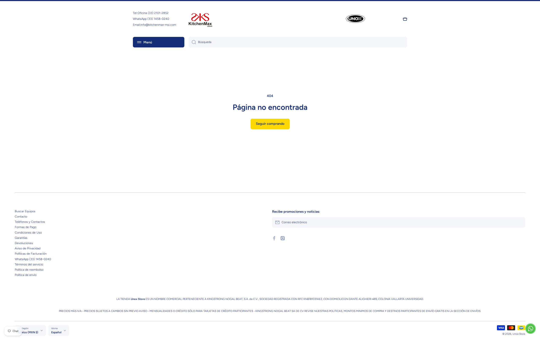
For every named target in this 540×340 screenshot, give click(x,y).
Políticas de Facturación (31, 253)
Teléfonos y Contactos (30, 222)
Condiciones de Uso (28, 232)
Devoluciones (24, 243)
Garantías (21, 238)
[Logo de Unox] (355, 19)
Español (56, 332)
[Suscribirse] (520, 222)
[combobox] (298, 42)
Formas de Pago (25, 227)
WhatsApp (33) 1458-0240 (33, 259)
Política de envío (25, 275)
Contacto (21, 216)
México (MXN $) (28, 332)
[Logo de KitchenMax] (200, 19)
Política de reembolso (29, 269)
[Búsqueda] (192, 42)
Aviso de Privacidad (27, 248)
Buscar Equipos (25, 211)
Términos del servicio (29, 264)
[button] (405, 19)
